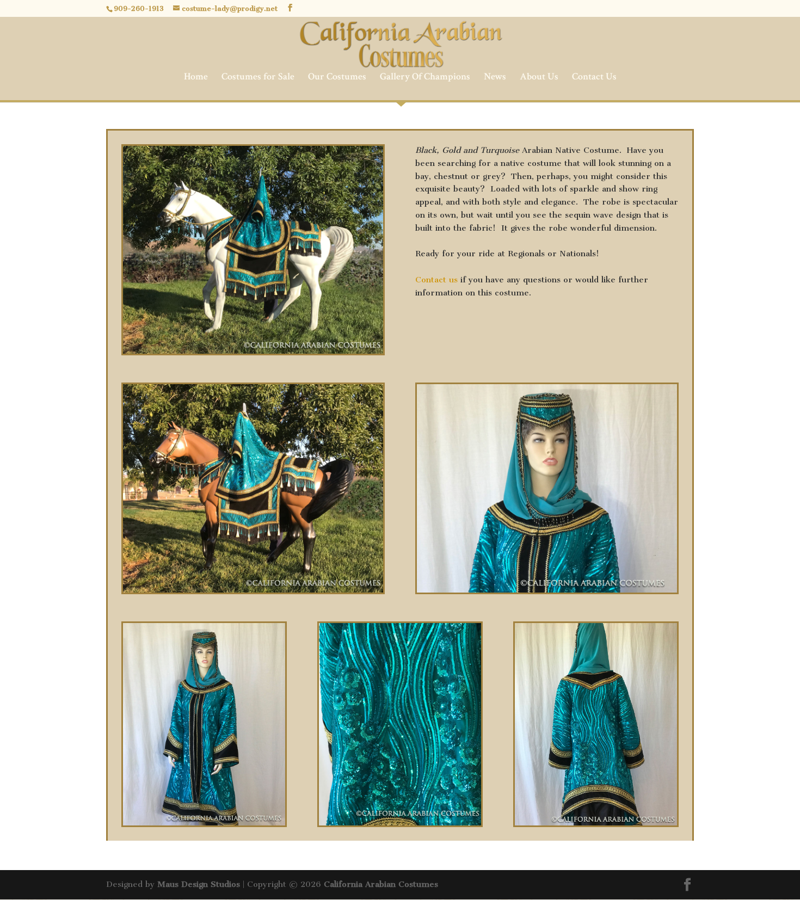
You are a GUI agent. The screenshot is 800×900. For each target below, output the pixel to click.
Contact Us (594, 78)
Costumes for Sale (257, 78)
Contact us (436, 280)
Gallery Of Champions (425, 78)
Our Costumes (337, 78)
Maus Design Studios (198, 884)
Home (196, 78)
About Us (539, 78)
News (495, 78)
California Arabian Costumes (381, 884)
